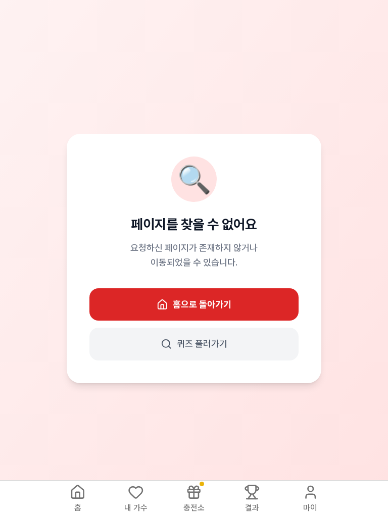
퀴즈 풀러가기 (202, 343)
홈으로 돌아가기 (202, 304)
